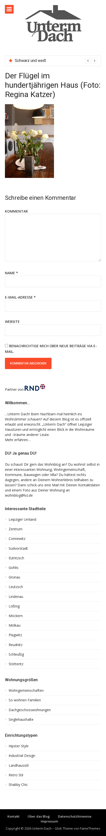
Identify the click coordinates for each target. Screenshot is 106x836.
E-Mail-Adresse (20, 297)
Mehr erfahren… (18, 439)
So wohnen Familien (25, 700)
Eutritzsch (16, 558)
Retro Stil (16, 775)
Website (12, 321)
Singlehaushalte (21, 719)
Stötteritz (16, 664)
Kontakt (13, 816)
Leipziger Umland (22, 519)
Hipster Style (19, 746)
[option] (56, 60)
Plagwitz (15, 635)
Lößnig (14, 606)
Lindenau (16, 596)
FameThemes (90, 828)
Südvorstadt (18, 548)
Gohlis (13, 567)
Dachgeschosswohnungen (30, 710)
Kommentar (16, 211)
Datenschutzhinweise (74, 816)
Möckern (16, 616)
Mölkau (14, 625)
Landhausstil (19, 765)
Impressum (49, 821)
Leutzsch (16, 587)
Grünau (14, 577)
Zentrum (15, 529)
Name (11, 273)
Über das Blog (39, 816)
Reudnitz (15, 645)
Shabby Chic (18, 784)
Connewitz (17, 538)
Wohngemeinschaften (26, 690)
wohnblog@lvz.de (19, 495)
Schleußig (16, 654)
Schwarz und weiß (30, 60)
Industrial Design (22, 755)
